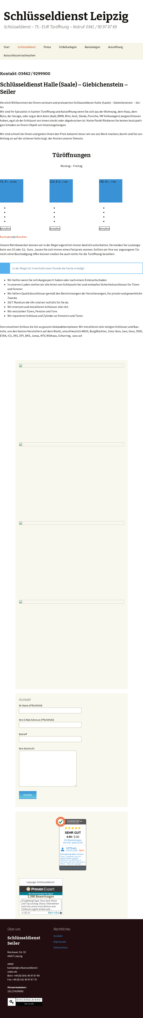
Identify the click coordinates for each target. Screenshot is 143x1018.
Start (7, 47)
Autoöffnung (115, 47)
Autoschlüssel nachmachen (19, 55)
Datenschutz (61, 947)
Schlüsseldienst (27, 47)
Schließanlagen (68, 47)
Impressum (60, 941)
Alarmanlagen (92, 47)
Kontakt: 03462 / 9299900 (25, 73)
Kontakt (5, 237)
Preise (47, 47)
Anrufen (5, 228)
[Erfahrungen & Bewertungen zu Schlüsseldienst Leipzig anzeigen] (41, 896)
